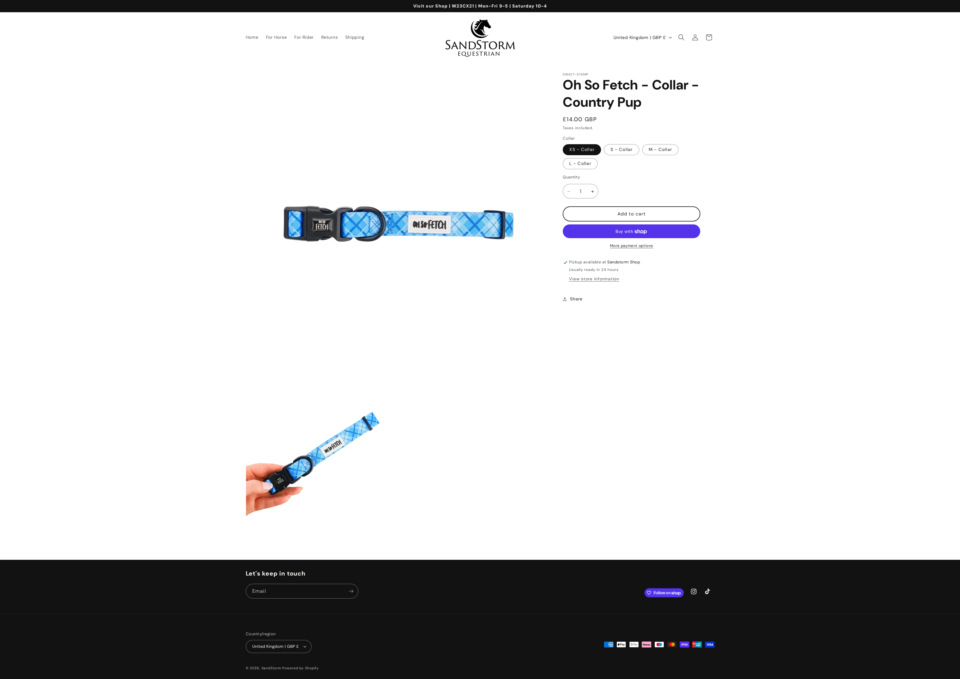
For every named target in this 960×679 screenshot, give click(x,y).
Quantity (571, 177)
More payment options (632, 245)
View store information (594, 279)
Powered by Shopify (300, 668)
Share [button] (576, 299)
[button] (681, 37)
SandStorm (271, 668)
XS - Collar (581, 149)
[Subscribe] (351, 591)
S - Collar (621, 149)
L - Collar (580, 163)
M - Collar (660, 149)
